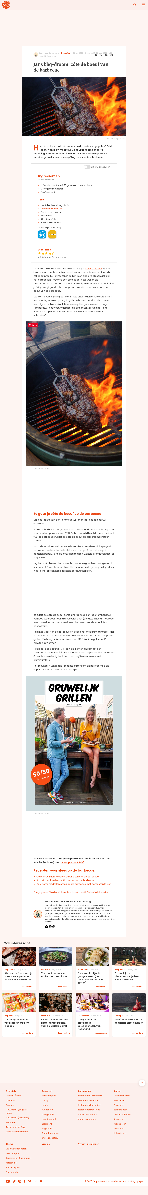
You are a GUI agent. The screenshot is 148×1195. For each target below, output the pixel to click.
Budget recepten (50, 1133)
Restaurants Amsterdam (90, 1095)
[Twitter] (46, 926)
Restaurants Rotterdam (89, 1105)
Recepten (65, 53)
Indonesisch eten (122, 1114)
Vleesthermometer (51, 208)
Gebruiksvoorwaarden (17, 1131)
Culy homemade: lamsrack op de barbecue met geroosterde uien (73, 884)
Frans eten (119, 1128)
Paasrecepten (13, 1167)
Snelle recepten (50, 1137)
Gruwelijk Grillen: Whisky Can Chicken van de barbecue (67, 876)
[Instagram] (50, 926)
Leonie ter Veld (93, 268)
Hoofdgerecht (49, 1119)
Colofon (10, 1105)
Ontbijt (45, 1100)
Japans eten (120, 1123)
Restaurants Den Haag (89, 1109)
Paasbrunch (12, 1172)
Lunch (45, 1105)
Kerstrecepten (49, 1095)
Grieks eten (119, 1100)
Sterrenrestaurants (87, 1114)
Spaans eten (120, 1119)
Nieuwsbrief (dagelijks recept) (16, 1111)
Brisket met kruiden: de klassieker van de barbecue (65, 880)
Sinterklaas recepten (16, 1148)
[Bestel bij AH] (42, 234)
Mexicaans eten (122, 1095)
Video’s (46, 1144)
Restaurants (84, 1091)
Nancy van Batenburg (49, 53)
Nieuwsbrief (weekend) (17, 1117)
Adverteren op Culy (15, 1127)
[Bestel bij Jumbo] (52, 234)
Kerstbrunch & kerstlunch (18, 1158)
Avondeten (47, 1109)
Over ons (10, 1100)
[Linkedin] (53, 926)
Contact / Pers (13, 1095)
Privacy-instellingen (88, 1144)
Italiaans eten (120, 1109)
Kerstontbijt (11, 1162)
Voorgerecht (48, 1114)
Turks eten (119, 1105)
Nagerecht (47, 1128)
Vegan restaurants (87, 1119)
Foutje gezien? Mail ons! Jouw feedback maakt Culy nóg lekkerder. (71, 892)
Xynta (142, 1181)
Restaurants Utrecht (88, 1100)
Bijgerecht (47, 1123)
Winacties (11, 1122)
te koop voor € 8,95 (72, 862)
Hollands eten (120, 1133)
